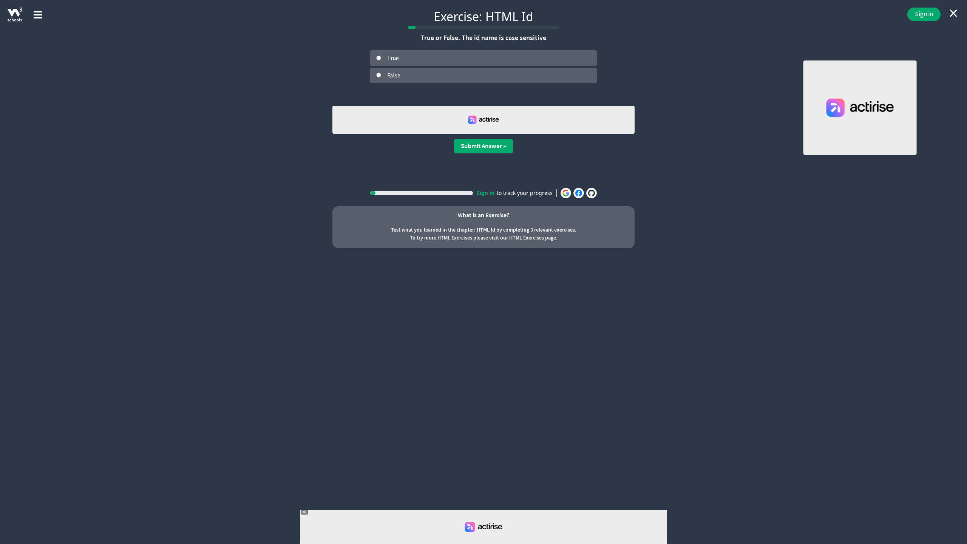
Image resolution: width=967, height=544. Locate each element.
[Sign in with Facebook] (578, 193)
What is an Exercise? (483, 215)
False (393, 75)
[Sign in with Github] (591, 193)
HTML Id (486, 229)
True (393, 58)
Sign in (924, 14)
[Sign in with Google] (566, 193)
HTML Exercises (526, 237)
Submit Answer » (483, 146)
